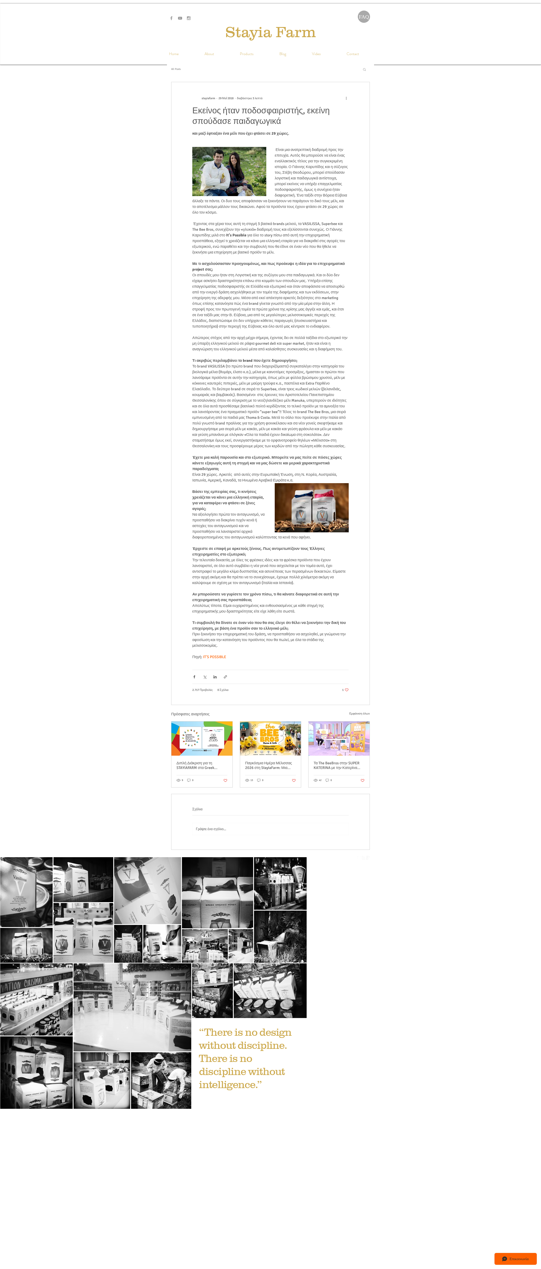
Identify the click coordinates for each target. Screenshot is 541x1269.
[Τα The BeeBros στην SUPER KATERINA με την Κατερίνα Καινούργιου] (339, 738)
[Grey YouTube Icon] (180, 18)
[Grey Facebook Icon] (171, 18)
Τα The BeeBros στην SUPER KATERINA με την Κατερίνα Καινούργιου (336, 765)
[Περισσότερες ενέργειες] (346, 98)
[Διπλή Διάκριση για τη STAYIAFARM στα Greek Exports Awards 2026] (201, 738)
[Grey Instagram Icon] (188, 18)
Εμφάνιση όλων (359, 713)
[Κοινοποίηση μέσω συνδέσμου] (225, 677)
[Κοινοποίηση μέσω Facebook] (194, 677)
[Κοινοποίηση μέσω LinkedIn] (215, 677)
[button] (364, 69)
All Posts (176, 69)
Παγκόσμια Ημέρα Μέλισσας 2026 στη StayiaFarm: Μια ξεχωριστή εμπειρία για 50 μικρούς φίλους (268, 765)
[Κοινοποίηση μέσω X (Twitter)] (205, 677)
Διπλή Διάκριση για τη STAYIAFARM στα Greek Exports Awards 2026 (195, 765)
